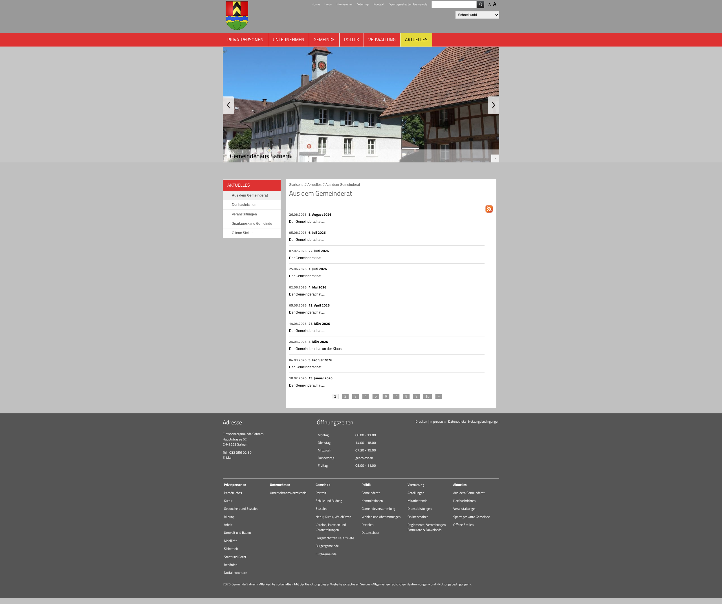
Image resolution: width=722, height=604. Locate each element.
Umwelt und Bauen (237, 532)
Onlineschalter (418, 516)
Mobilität (230, 540)
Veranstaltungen (244, 214)
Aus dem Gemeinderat (250, 195)
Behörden (230, 564)
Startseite (296, 185)
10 (428, 396)
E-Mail (227, 457)
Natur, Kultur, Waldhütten (333, 516)
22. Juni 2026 (319, 250)
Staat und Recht (235, 556)
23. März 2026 (319, 323)
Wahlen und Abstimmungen (381, 516)
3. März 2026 (318, 341)
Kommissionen (372, 500)
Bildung (229, 516)
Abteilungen (416, 492)
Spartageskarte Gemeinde (252, 224)
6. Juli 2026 (317, 232)
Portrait (321, 492)
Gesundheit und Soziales (241, 508)
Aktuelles (416, 39)
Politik (351, 39)
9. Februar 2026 (320, 360)
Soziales (321, 508)
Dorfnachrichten (244, 205)
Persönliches (233, 492)
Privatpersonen (245, 39)
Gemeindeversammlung (378, 508)
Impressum (438, 421)
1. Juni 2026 (318, 269)
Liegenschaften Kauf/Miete (335, 538)
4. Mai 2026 (317, 287)
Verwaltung (382, 39)
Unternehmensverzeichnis (288, 492)
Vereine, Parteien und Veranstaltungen (331, 527)
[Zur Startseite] (237, 16)
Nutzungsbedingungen (483, 421)
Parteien (367, 524)
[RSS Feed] (489, 213)
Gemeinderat (371, 492)
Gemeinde (324, 39)
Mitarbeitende (417, 500)
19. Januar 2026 (321, 378)
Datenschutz (457, 421)
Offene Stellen (243, 233)
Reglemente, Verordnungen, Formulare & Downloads (427, 527)
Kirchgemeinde (326, 554)
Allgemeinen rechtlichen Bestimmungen (400, 584)
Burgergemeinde (327, 545)
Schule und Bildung (329, 500)
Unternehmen (288, 39)
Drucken (421, 421)
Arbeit (228, 524)
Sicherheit (231, 548)
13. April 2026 (319, 305)
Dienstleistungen (420, 508)
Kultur (228, 500)
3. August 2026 (320, 214)
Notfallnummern (235, 572)
